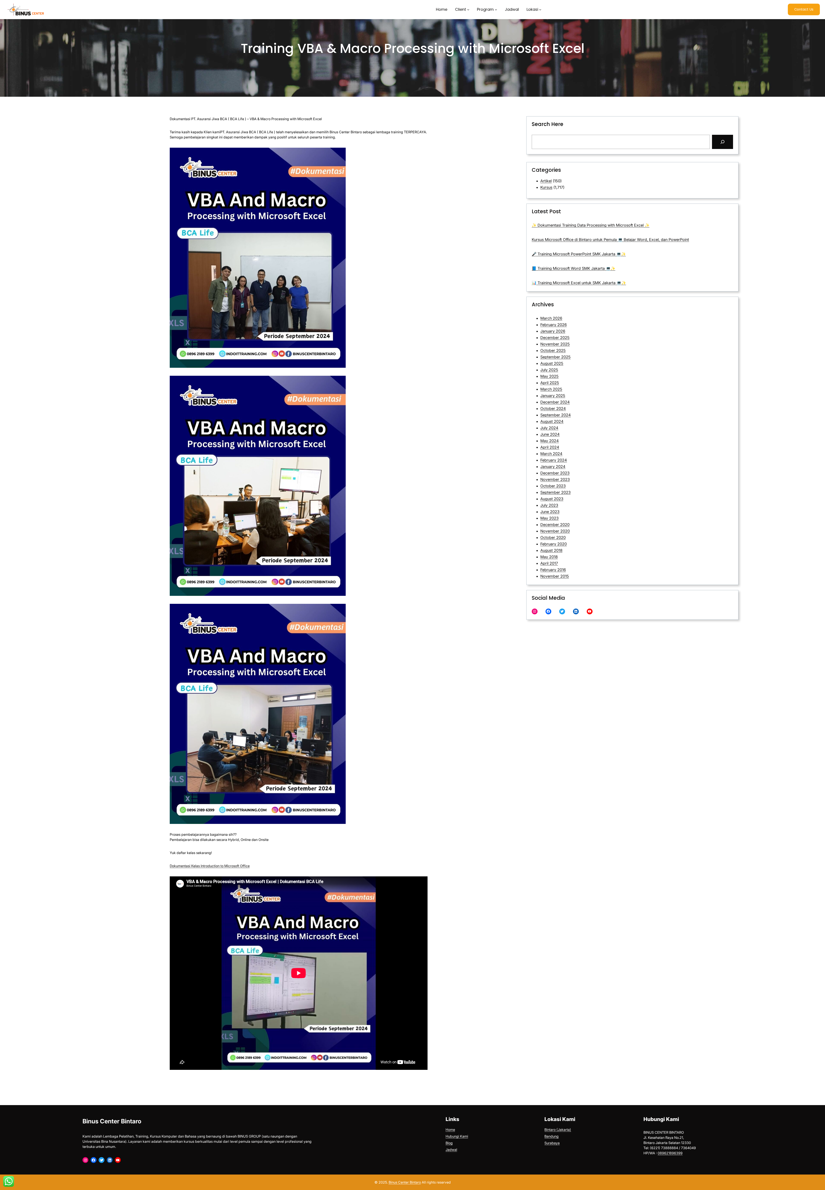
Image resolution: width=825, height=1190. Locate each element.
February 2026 (553, 324)
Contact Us (803, 9)
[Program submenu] (496, 9)
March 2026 (551, 318)
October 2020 (553, 537)
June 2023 (549, 511)
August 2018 (551, 550)
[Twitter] (562, 611)
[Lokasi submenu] (540, 9)
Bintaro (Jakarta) (557, 1129)
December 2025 (555, 337)
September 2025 (555, 357)
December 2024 (555, 402)
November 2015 (554, 576)
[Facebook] (548, 611)
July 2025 (549, 370)
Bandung (551, 1136)
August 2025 (551, 363)
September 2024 (555, 415)
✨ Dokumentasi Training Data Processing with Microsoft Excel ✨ (590, 225)
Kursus (546, 187)
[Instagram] (535, 611)
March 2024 (551, 453)
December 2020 (555, 524)
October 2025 (553, 350)
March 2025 (551, 389)
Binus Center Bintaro (111, 1121)
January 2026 (552, 331)
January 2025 (552, 395)
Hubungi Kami (457, 1136)
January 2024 (552, 466)
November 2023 (555, 479)
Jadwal (451, 1149)
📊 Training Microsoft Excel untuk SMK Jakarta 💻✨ (579, 283)
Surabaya (552, 1143)
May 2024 (549, 441)
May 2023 (549, 518)
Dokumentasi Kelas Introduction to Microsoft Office (210, 866)
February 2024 (553, 460)
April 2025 (549, 382)
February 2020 (553, 544)
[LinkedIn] (576, 611)
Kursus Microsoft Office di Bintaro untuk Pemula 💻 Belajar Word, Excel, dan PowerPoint (610, 239)
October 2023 (553, 486)
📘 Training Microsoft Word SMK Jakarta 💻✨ (573, 268)
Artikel (546, 181)
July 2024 (549, 428)
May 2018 (549, 557)
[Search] (722, 142)
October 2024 (553, 408)
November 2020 (555, 531)
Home (450, 1129)
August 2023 (551, 499)
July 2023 (549, 505)
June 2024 (550, 434)
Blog (449, 1143)
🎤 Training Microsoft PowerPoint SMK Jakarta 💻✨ (579, 254)
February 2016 (553, 569)
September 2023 (555, 492)
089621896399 (670, 1153)
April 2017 (549, 563)
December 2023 (555, 473)
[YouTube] (590, 611)
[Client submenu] (468, 9)
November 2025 (555, 344)
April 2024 (549, 447)
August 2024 (552, 421)
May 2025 (549, 376)
